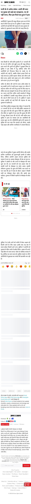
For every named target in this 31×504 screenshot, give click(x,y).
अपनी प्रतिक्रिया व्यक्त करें (7, 263)
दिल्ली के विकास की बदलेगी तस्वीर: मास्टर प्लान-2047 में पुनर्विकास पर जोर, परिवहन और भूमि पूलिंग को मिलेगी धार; (14, 439)
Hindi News (3, 5)
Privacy (26, 481)
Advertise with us (12, 481)
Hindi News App (15, 397)
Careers (21, 481)
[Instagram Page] (13, 421)
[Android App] (7, 418)
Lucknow (16, 424)
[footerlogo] (15, 416)
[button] (11, 213)
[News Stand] (12, 418)
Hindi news (18, 456)
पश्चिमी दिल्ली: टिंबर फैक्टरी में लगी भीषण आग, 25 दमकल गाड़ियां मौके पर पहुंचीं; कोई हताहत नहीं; (14, 435)
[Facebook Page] (7, 421)
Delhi (10, 5)
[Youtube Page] (11, 421)
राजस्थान (24, 209)
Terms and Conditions (8, 485)
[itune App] (9, 418)
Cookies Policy (11, 483)
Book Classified (23, 474)
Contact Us (20, 483)
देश (3, 209)
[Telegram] (15, 421)
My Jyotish (17, 471)
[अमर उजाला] (9, 2)
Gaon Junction (6, 474)
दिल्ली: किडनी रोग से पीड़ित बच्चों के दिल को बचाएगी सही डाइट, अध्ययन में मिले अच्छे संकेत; (15, 449)
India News (8, 401)
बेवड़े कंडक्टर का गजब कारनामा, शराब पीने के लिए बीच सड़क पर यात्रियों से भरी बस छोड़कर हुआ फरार (10, 202)
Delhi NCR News (17, 5)
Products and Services (21, 485)
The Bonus (15, 474)
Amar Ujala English (8, 471)
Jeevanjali (24, 471)
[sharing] (29, 53)
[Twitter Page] (9, 421)
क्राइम (26, 18)
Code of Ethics (22, 488)
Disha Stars (15, 476)
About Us (3, 481)
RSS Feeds (7, 488)
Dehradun (22, 424)
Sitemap (14, 488)
